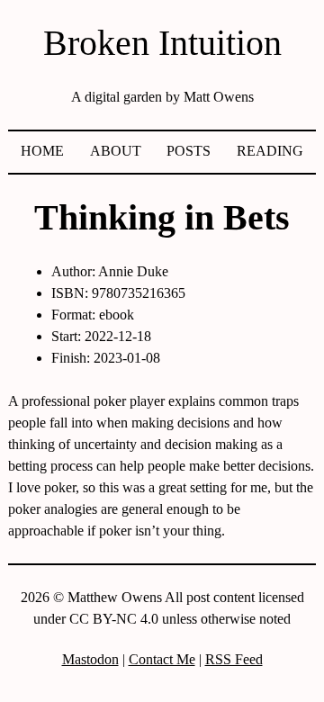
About (115, 150)
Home (42, 150)
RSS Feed (234, 659)
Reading (270, 150)
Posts (188, 150)
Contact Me (162, 659)
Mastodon (90, 659)
